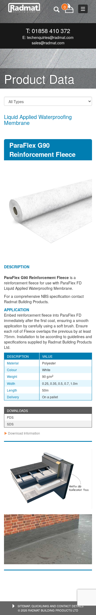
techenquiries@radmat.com (50, 37)
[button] (22, 433)
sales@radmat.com (48, 42)
